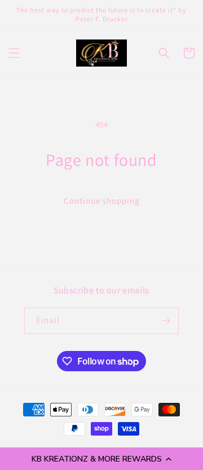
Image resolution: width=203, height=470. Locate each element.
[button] (101, 458)
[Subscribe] (165, 321)
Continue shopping (102, 200)
